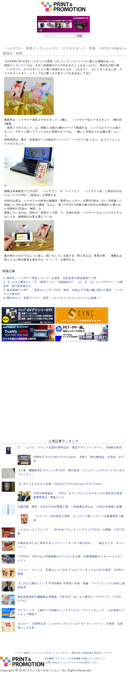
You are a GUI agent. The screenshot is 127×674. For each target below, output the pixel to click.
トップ (18, 653)
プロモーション (52, 653)
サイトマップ (62, 658)
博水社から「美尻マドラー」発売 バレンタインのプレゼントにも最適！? (54, 298)
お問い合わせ (53, 662)
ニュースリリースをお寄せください (80, 662)
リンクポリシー (97, 658)
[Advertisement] (63, 365)
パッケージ (36, 653)
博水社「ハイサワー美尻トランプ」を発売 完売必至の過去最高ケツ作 (52, 278)
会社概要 (49, 658)
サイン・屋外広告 (71, 653)
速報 (26, 653)
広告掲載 (76, 658)
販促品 (97, 653)
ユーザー (107, 653)
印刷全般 (87, 653)
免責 (85, 658)
